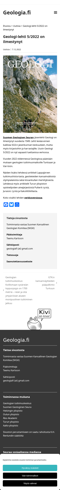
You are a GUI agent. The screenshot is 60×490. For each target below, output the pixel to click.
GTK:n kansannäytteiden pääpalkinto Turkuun (45, 283)
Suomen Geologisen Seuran (18, 137)
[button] (55, 12)
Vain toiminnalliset (30, 475)
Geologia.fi (17, 12)
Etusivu (7, 25)
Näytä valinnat (30, 483)
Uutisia (17, 25)
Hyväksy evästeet (30, 468)
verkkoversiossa (33, 197)
